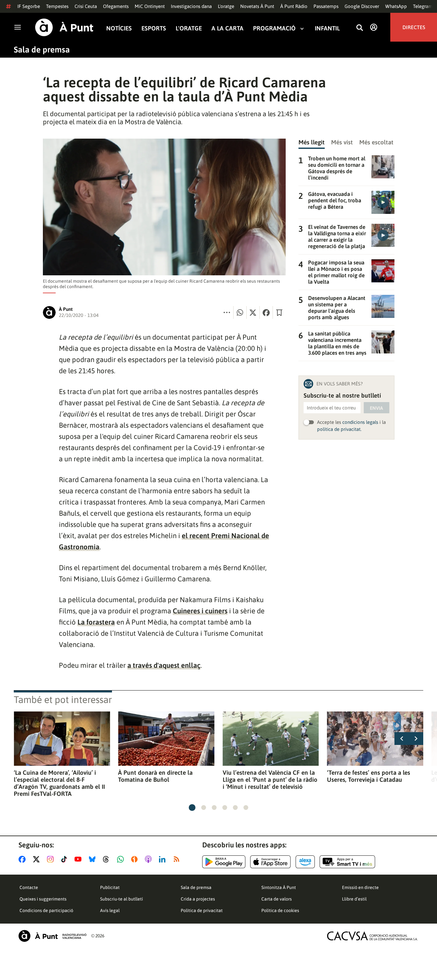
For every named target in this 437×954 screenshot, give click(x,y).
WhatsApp (396, 6)
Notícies (119, 28)
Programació (274, 28)
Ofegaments (116, 6)
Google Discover (362, 6)
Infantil (327, 28)
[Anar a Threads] (107, 859)
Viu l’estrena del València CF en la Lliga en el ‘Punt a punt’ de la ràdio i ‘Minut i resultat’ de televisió (270, 779)
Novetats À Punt (257, 6)
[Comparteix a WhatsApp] (240, 312)
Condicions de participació (46, 910)
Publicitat (110, 887)
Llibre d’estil (354, 898)
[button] (192, 807)
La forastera (96, 622)
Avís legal (110, 910)
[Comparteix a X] (253, 312)
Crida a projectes (198, 898)
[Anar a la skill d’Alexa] (305, 861)
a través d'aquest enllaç (164, 665)
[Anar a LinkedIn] (163, 859)
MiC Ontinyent (150, 6)
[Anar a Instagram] (51, 859)
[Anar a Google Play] (223, 861)
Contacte (29, 887)
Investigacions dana (191, 6)
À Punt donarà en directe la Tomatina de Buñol (155, 776)
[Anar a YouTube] (79, 859)
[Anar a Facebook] (23, 859)
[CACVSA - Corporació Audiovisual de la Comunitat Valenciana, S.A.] (372, 936)
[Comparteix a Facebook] (266, 312)
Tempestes (57, 6)
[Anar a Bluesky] (93, 859)
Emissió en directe (360, 887)
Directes (413, 27)
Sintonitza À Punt (278, 887)
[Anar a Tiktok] (65, 859)
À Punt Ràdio (293, 6)
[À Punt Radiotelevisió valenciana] (52, 936)
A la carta (227, 28)
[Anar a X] (37, 859)
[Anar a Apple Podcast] (149, 859)
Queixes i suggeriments (43, 898)
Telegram (423, 6)
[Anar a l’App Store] (270, 861)
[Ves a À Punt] (64, 27)
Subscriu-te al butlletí (121, 898)
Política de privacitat (202, 910)
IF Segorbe (28, 6)
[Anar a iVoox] (135, 859)
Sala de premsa (42, 49)
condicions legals (360, 422)
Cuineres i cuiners (200, 611)
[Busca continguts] (359, 28)
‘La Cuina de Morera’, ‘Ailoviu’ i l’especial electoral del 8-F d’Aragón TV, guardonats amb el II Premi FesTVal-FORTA (59, 783)
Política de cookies (280, 910)
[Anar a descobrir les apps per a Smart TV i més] (347, 861)
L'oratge (226, 6)
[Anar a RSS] (178, 859)
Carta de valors (276, 898)
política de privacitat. (339, 429)
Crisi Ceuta (86, 6)
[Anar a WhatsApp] (121, 859)
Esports (153, 28)
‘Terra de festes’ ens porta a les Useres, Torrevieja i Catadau (368, 776)
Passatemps (326, 6)
